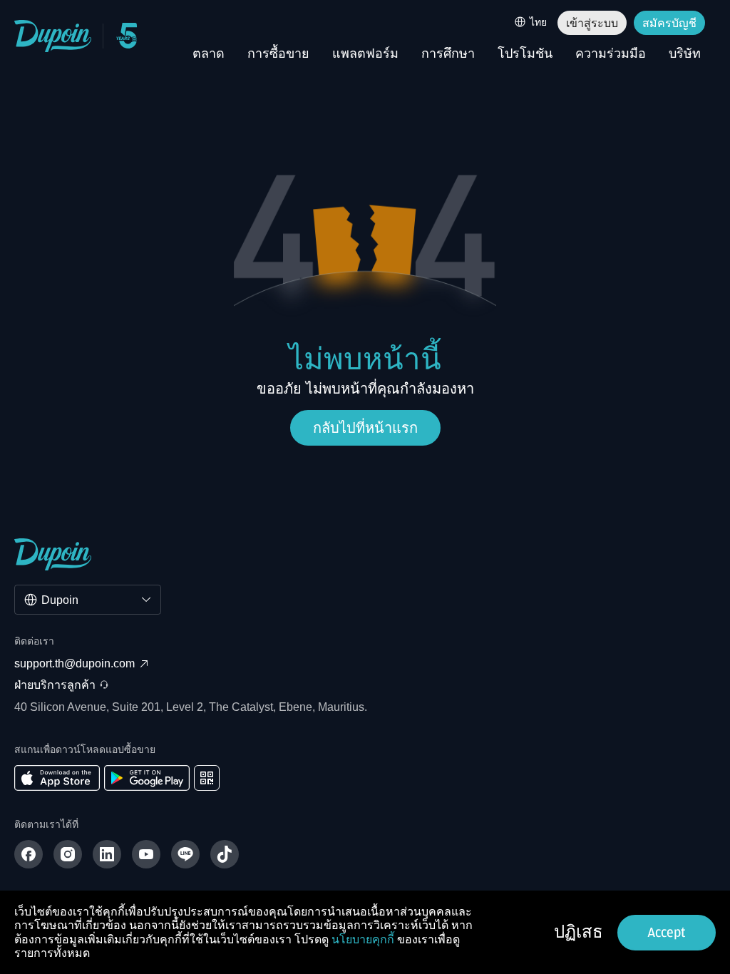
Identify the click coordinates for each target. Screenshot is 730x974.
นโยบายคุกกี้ (362, 939)
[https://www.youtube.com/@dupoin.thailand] (146, 854)
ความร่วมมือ (610, 54)
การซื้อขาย (278, 54)
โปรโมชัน (525, 54)
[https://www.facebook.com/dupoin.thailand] (28, 854)
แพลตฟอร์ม (365, 54)
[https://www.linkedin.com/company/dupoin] (107, 854)
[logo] (53, 36)
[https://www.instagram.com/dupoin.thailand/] (67, 854)
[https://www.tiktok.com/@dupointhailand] (224, 854)
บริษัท (685, 54)
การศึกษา (448, 54)
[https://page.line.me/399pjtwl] (185, 854)
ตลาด (208, 54)
